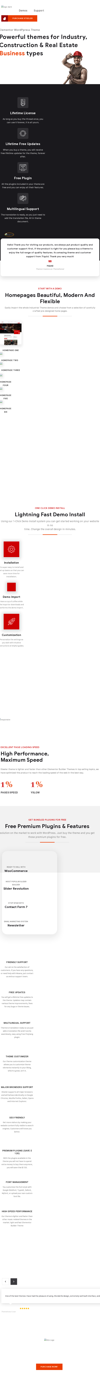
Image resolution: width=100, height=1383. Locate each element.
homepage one (11, 350)
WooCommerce (16, 871)
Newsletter (16, 925)
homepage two (9, 360)
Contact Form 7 (16, 907)
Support (39, 10)
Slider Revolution (16, 889)
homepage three (10, 370)
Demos (23, 10)
